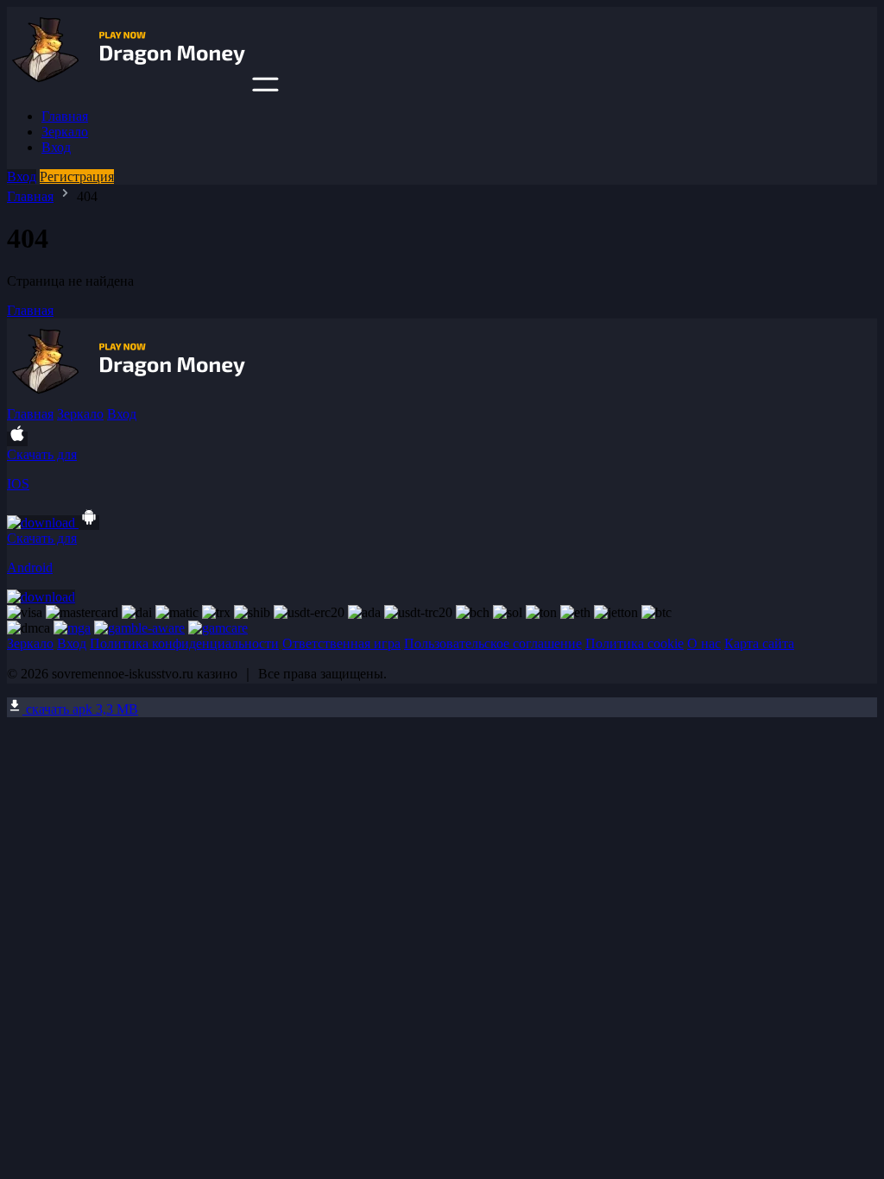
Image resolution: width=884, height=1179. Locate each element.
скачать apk (80, 709)
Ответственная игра (341, 643)
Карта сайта (759, 643)
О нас (704, 643)
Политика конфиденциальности (184, 643)
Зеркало (64, 131)
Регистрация (77, 176)
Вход (56, 147)
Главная (64, 116)
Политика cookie (634, 643)
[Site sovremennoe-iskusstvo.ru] (128, 86)
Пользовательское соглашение (493, 643)
